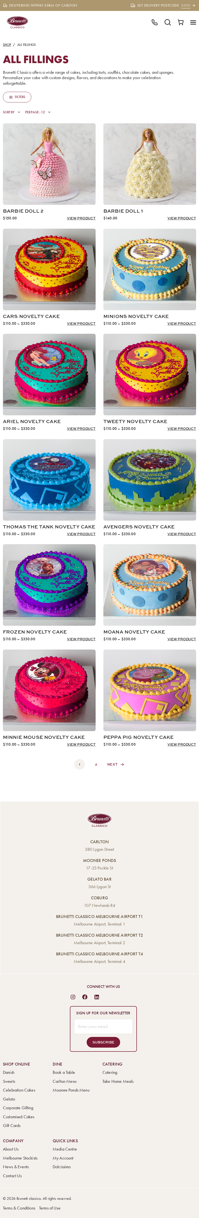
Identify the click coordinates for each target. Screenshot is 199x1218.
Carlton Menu (64, 1081)
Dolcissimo (62, 1166)
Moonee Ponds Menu (71, 1090)
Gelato (9, 1099)
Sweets (9, 1081)
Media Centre (65, 1149)
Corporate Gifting (18, 1107)
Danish (8, 1072)
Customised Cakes (18, 1116)
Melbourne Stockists (20, 1158)
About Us (10, 1149)
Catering (109, 1072)
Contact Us (12, 1175)
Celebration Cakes (19, 1090)
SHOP (7, 45)
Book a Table (64, 1072)
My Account (63, 1158)
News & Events (16, 1166)
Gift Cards (12, 1125)
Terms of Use (49, 1208)
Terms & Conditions (19, 1208)
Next (112, 764)
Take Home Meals (117, 1081)
